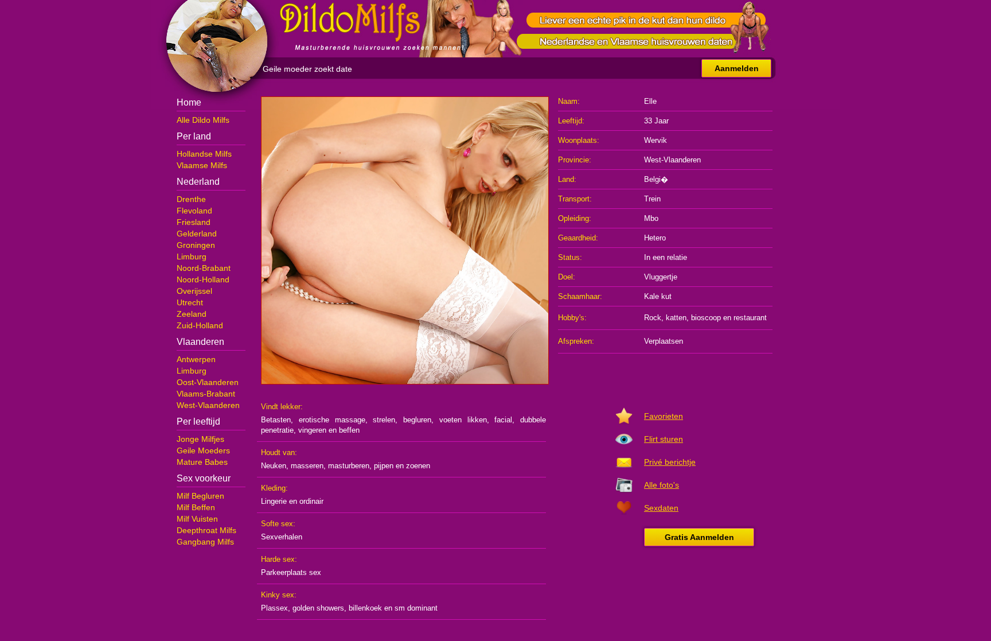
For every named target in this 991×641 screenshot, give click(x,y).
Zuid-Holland (200, 325)
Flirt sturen (663, 439)
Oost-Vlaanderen (208, 382)
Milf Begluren (200, 495)
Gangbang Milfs (205, 541)
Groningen (196, 245)
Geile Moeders (203, 450)
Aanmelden (737, 68)
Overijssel (194, 291)
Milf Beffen (196, 507)
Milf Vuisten (197, 518)
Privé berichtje (670, 462)
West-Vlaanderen (208, 405)
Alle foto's (661, 485)
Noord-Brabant (204, 268)
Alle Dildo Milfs (203, 120)
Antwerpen (196, 359)
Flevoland (194, 210)
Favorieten (663, 416)
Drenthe (191, 199)
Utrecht (190, 302)
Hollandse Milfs (204, 153)
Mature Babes (202, 462)
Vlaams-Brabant (206, 393)
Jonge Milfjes (200, 439)
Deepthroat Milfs (206, 530)
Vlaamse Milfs (202, 165)
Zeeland (191, 313)
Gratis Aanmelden (699, 537)
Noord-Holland (203, 279)
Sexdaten (661, 507)
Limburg (191, 256)
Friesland (193, 222)
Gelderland (197, 233)
